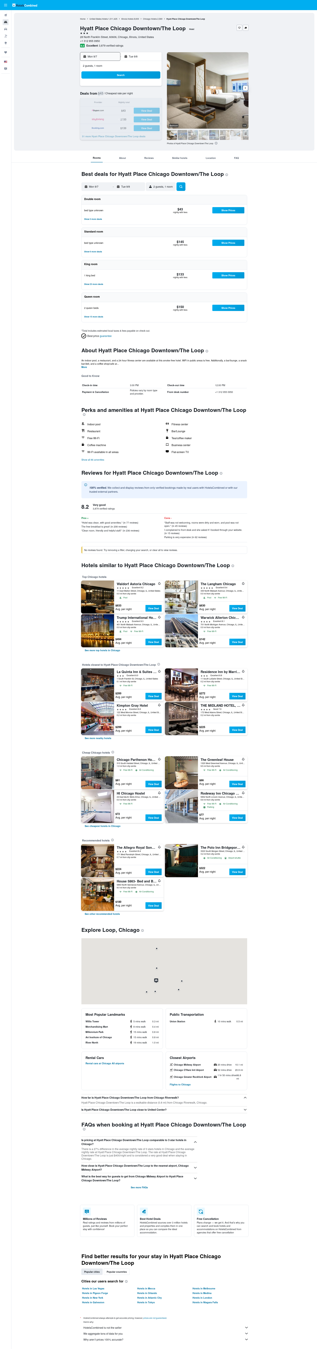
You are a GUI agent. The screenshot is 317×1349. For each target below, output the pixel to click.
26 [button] (153, 111)
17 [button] (137, 103)
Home (83, 18)
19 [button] (153, 103)
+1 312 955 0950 (90, 41)
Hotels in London (202, 1297)
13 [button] (105, 103)
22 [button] (121, 111)
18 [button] (145, 103)
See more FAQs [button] (139, 1187)
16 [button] (129, 103)
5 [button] (153, 87)
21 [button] (113, 111)
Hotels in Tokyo (146, 1302)
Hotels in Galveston (93, 1302)
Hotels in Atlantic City (149, 1297)
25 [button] (145, 111)
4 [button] (145, 87)
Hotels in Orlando (147, 1293)
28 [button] (113, 119)
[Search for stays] (5, 22)
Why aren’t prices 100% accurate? (103, 1339)
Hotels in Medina (202, 1293)
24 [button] (137, 111)
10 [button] (137, 95)
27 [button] (105, 119)
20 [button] (105, 111)
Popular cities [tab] (92, 1271)
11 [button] (145, 95)
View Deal (153, 608)
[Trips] (5, 52)
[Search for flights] (5, 15)
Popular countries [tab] (117, 1271)
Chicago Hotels (150, 18)
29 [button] (121, 119)
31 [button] (211, 119)
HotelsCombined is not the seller (102, 1328)
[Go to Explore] (5, 43)
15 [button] (121, 103)
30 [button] (129, 119)
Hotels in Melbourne (204, 1288)
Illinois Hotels (127, 18)
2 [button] (129, 87)
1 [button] (121, 87)
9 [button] (129, 95)
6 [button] (105, 95)
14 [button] (113, 103)
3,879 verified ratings (111, 45)
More (84, 367)
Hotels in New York (92, 1297)
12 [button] (153, 95)
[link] (102, 650)
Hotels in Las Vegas (93, 1288)
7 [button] (113, 95)
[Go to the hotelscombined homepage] (25, 5)
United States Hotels (98, 18)
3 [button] (137, 87)
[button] (5, 5)
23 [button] (129, 111)
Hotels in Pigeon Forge (95, 1293)
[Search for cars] (5, 29)
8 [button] (121, 95)
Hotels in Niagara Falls (205, 1302)
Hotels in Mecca (146, 1288)
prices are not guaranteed (154, 1317)
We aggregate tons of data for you (103, 1333)
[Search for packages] (5, 36)
